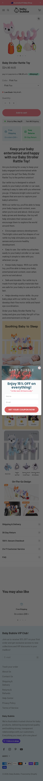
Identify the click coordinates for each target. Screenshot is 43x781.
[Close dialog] (39, 368)
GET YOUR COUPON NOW (21, 409)
